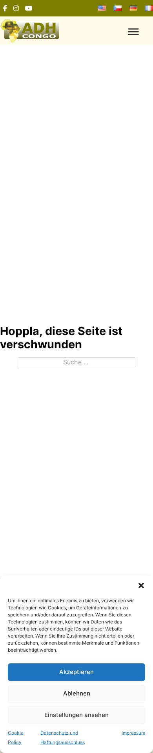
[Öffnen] (115, 31)
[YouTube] (28, 8)
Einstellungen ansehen (76, 715)
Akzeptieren (76, 672)
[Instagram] (16, 8)
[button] (141, 585)
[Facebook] (5, 8)
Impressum (133, 733)
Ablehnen (76, 693)
